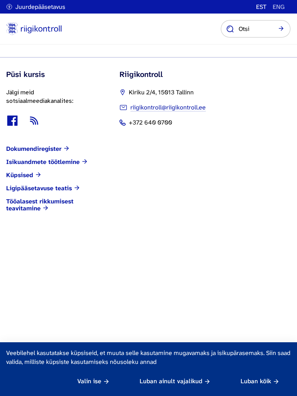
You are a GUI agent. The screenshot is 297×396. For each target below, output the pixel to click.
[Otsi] (281, 29)
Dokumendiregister (33, 148)
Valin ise (89, 381)
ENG (279, 6)
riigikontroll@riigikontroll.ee (168, 107)
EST (261, 6)
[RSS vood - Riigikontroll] (34, 120)
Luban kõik (256, 381)
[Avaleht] (33, 28)
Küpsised (19, 175)
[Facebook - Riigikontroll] (12, 120)
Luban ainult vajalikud (171, 381)
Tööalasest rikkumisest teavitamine (39, 205)
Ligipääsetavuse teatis (39, 188)
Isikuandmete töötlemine (43, 162)
